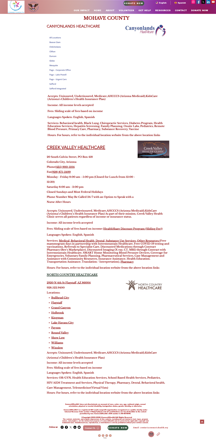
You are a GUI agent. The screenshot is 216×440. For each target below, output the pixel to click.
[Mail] (151, 434)
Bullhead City (60, 297)
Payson (56, 327)
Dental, (101, 240)
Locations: (54, 292)
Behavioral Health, (83, 240)
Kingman (57, 317)
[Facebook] (198, 2)
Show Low (58, 337)
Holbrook (57, 312)
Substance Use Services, (121, 240)
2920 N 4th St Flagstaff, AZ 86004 (69, 282)
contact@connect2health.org (154, 427)
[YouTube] (213, 2)
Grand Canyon (61, 307)
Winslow (57, 347)
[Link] (158, 434)
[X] (203, 2)
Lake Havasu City (62, 322)
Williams (57, 342)
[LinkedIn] (208, 2)
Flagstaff (56, 302)
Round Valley (60, 332)
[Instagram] (193, 2)
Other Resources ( (148, 240)
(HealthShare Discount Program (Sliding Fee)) (132, 228)
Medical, (65, 240)
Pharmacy (127, 261)
